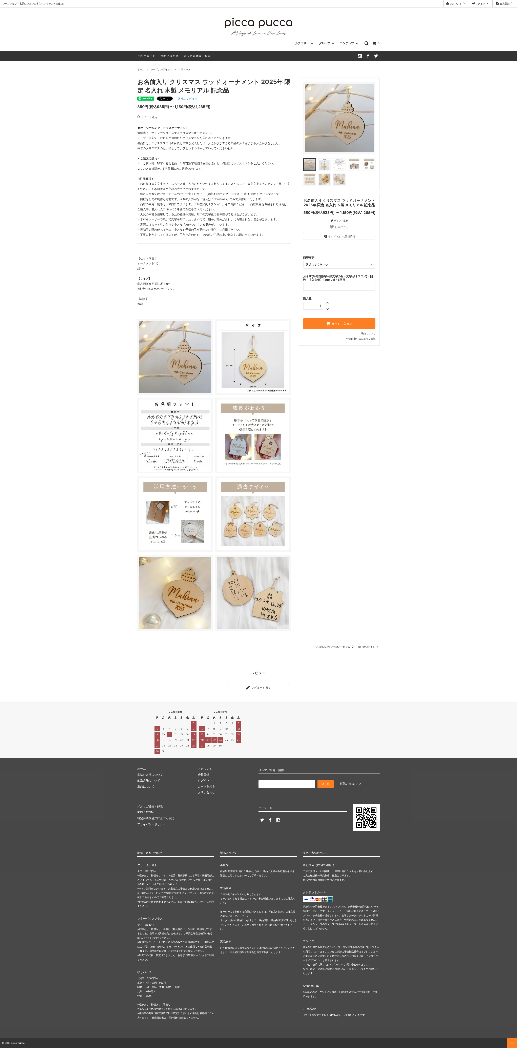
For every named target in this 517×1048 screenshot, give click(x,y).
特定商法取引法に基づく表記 (155, 818)
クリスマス (185, 69)
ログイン (480, 3)
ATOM (149, 812)
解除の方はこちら (351, 783)
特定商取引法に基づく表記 (360, 338)
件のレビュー (188, 98)
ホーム (141, 69)
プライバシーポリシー (151, 824)
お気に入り (341, 227)
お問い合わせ (169, 56)
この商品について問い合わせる (333, 646)
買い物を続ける (366, 646)
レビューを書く (260, 687)
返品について (368, 333)
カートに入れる (341, 323)
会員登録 (504, 3)
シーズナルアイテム (161, 69)
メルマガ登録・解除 (197, 56)
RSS (140, 812)
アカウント (455, 3)
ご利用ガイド (146, 56)
